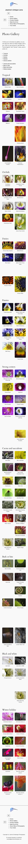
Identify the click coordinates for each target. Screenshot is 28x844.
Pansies (5, 58)
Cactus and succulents (9, 63)
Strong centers (7, 60)
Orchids (5, 55)
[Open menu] (4, 20)
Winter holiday (7, 69)
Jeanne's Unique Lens (14, 10)
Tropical (5, 53)
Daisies (5, 57)
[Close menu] (8, 13)
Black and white (7, 67)
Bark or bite (6, 65)
